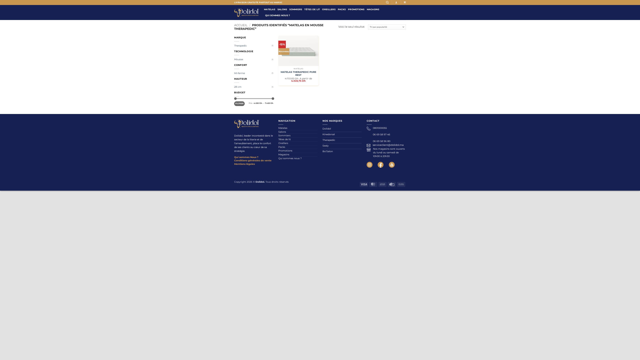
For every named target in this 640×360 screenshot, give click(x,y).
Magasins (373, 9)
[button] (387, 2)
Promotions (356, 9)
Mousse (238, 59)
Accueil (241, 25)
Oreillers (328, 9)
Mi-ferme (239, 73)
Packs (342, 9)
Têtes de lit (312, 9)
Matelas (269, 9)
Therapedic (240, 45)
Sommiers (295, 9)
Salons (282, 9)
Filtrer (239, 103)
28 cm (238, 86)
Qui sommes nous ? (277, 15)
